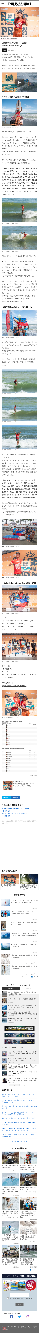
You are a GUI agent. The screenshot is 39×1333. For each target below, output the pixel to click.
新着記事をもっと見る (19, 1141)
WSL (28, 808)
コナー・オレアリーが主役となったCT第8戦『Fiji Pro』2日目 (18, 1123)
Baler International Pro (11, 808)
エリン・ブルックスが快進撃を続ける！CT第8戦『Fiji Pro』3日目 (18, 1101)
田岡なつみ (6, 816)
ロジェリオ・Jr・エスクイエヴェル (15, 813)
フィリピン (6, 811)
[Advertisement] (19, 846)
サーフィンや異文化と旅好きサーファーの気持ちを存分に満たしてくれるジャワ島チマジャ (19, 1129)
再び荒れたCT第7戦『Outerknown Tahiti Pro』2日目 (22, 1019)
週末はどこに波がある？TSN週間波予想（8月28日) (19, 1118)
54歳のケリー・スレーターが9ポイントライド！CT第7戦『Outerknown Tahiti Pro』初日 (22, 1007)
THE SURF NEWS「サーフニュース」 (17, 1327)
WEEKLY (28, 988)
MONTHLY (11, 988)
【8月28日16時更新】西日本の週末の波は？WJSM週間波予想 (19, 1107)
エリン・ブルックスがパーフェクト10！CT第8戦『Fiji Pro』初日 (18, 1135)
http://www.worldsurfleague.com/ (13, 686)
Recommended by (26, 976)
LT (22, 808)
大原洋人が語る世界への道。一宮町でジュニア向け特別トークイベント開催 (19, 1095)
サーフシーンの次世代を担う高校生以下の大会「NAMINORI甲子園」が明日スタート (17, 1113)
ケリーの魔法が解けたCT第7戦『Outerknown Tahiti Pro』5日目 (22, 1013)
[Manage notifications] (4, 1328)
